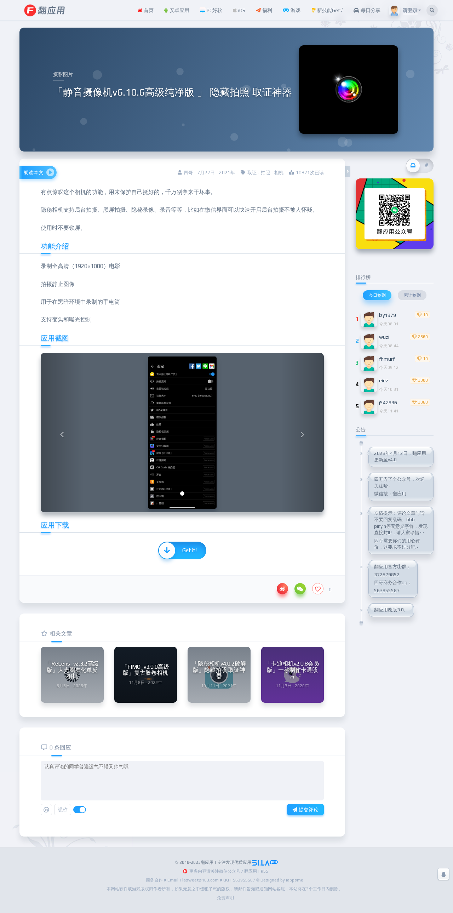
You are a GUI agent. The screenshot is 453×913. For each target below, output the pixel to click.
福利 (266, 10)
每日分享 (369, 10)
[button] (62, 432)
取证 (252, 172)
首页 (148, 10)
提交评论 (308, 809)
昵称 (63, 809)
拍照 (265, 172)
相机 (278, 172)
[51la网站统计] (265, 862)
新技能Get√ (329, 10)
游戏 (294, 10)
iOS (241, 10)
